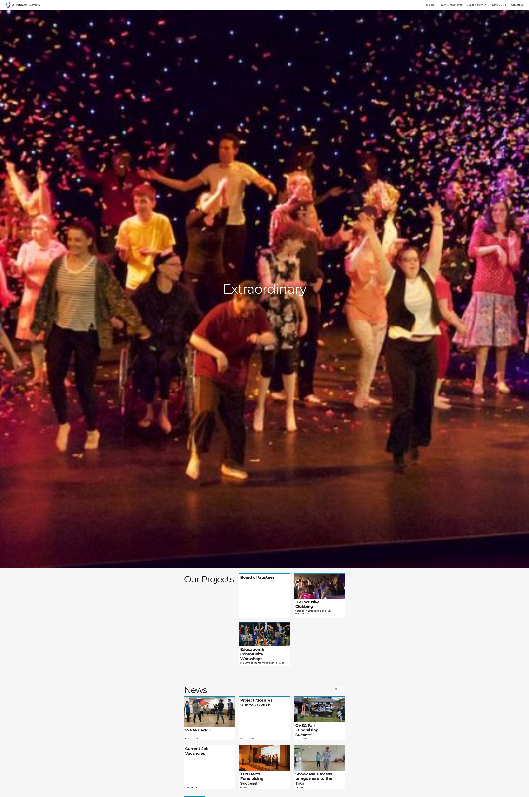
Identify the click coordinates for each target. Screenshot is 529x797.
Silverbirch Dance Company (26, 5)
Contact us (517, 5)
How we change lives (450, 5)
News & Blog (499, 5)
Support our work (477, 5)
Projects (429, 5)
